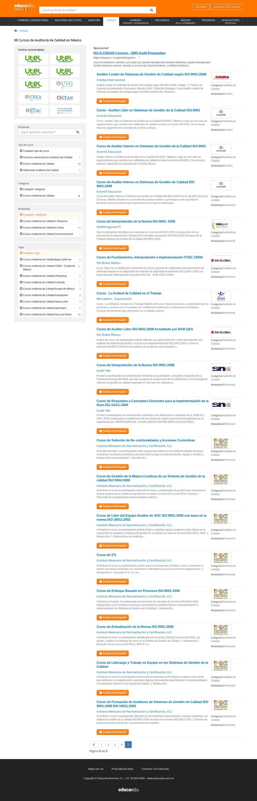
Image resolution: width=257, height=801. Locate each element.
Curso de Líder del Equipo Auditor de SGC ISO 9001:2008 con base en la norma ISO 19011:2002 (151, 517)
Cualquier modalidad (34, 214)
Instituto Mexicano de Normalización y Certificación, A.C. (134, 446)
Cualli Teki (103, 370)
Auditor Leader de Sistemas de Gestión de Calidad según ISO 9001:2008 (151, 74)
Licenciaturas (230, 21)
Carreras (135, 21)
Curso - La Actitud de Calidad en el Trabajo (129, 293)
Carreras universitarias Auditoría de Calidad (47, 157)
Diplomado (162, 20)
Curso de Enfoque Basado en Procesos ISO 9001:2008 (138, 591)
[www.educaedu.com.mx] (128, 789)
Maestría (94, 20)
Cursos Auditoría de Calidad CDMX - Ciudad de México (49, 267)
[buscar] (151, 10)
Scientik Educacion (109, 116)
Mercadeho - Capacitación (114, 299)
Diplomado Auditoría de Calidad (41, 170)
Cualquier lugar (31, 253)
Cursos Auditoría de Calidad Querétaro (44, 308)
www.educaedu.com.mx (160, 778)
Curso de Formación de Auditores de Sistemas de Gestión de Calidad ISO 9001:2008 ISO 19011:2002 (152, 704)
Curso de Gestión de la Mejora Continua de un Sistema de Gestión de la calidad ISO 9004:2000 (151, 478)
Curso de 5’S (106, 555)
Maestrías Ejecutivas (68, 20)
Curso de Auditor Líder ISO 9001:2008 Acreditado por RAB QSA (145, 329)
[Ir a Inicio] (15, 30)
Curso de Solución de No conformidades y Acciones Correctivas (146, 440)
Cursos (111, 20)
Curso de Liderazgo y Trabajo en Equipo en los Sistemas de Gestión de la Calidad (152, 664)
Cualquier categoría (34, 189)
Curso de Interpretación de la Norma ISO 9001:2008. (136, 365)
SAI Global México (108, 263)
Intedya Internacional (111, 80)
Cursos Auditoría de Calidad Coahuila (44, 282)
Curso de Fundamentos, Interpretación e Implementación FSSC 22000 (150, 257)
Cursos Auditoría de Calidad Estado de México (48, 288)
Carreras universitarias (32, 20)
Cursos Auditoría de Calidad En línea (43, 227)
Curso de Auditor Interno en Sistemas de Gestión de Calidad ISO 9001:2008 (145, 184)
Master (185, 21)
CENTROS (200, 7)
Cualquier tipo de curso (36, 150)
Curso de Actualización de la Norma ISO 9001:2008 (135, 626)
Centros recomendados (31, 49)
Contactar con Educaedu (155, 769)
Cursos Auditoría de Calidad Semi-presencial (48, 234)
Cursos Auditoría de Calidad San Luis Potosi (47, 314)
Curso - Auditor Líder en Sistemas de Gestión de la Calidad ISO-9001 (148, 110)
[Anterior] (94, 744)
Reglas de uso (96, 769)
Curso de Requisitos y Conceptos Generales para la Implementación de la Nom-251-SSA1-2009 (153, 403)
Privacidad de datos (123, 769)
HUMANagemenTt (109, 227)
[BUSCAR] (77, 132)
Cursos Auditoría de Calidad (38, 163)
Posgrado (208, 20)
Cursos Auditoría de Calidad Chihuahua (45, 276)
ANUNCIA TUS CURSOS (227, 7)
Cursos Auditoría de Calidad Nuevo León (45, 301)
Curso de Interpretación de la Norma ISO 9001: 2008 (136, 221)
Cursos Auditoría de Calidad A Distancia (45, 221)
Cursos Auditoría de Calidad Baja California (47, 259)
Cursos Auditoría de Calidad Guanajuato (45, 295)
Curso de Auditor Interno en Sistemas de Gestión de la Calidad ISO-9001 (151, 146)
